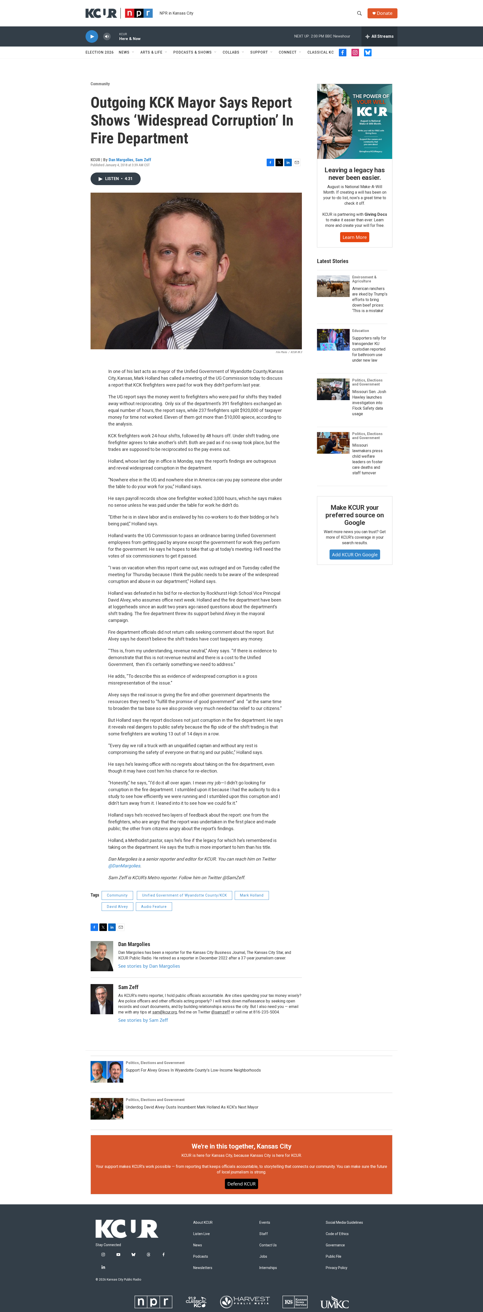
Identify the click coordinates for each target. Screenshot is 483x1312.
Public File (333, 1256)
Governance (335, 1245)
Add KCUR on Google (355, 555)
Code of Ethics (337, 1234)
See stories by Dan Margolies (149, 966)
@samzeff (220, 1012)
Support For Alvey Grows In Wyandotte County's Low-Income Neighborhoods (193, 1070)
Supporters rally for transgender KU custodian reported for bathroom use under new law (369, 349)
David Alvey (117, 907)
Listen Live (201, 1234)
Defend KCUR (241, 1184)
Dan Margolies (121, 159)
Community (100, 83)
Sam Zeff (143, 159)
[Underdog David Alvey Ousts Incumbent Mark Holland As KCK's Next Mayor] (107, 1109)
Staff (263, 1234)
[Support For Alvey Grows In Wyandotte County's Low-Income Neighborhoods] (107, 1072)
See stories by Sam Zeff (143, 1020)
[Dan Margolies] (102, 956)
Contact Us (268, 1245)
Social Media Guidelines (344, 1222)
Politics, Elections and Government (367, 382)
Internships (268, 1268)
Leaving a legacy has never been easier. (355, 173)
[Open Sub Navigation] (133, 52)
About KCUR (203, 1222)
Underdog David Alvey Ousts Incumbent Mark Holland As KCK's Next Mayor (192, 1107)
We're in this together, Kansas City (241, 1146)
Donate (384, 13)
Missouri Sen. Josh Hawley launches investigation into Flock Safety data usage (369, 402)
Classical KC (320, 52)
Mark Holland (252, 895)
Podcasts (200, 1256)
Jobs (263, 1256)
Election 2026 (100, 52)
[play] (92, 36)
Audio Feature (154, 907)
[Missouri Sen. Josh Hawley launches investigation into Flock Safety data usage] (333, 389)
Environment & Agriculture (364, 279)
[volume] (107, 36)
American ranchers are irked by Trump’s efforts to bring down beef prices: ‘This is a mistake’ (369, 299)
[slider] (115, 36)
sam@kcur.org (164, 1012)
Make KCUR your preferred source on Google (355, 515)
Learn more (355, 237)
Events (264, 1222)
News (124, 52)
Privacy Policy (336, 1268)
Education (360, 331)
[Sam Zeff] (102, 999)
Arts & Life (151, 52)
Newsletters (202, 1268)
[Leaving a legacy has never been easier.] (354, 121)
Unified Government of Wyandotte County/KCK (184, 895)
